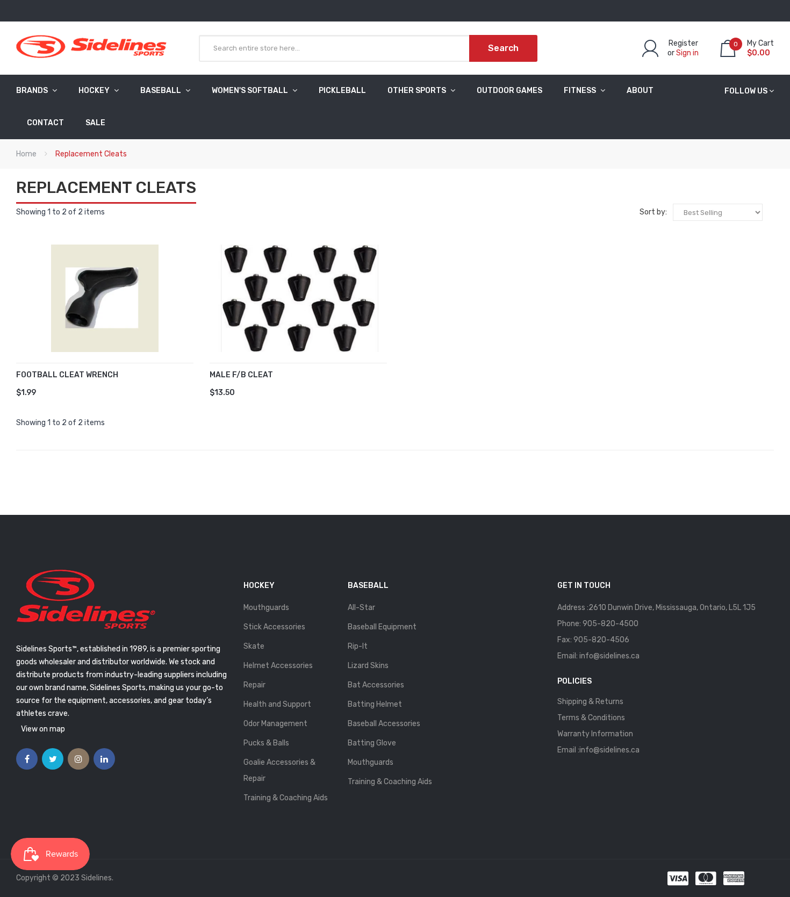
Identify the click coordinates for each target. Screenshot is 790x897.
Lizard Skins (368, 665)
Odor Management (275, 723)
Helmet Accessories (278, 665)
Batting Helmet (375, 704)
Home (26, 154)
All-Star (361, 607)
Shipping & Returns (590, 701)
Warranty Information (595, 733)
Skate (253, 646)
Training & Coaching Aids (285, 797)
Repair (254, 685)
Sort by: (653, 212)
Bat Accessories (376, 685)
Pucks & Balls (266, 743)
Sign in (687, 53)
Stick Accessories (274, 627)
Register (683, 43)
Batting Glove (372, 743)
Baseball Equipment (382, 627)
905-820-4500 (610, 623)
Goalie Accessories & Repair (279, 770)
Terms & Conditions (591, 717)
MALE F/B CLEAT (241, 374)
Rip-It (358, 646)
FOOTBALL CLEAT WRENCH (67, 374)
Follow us (745, 91)
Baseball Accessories (384, 723)
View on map (43, 729)
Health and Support (277, 704)
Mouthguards (266, 607)
